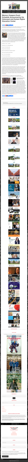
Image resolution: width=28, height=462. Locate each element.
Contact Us (3, 408)
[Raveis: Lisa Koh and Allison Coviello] (14, 213)
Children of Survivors (12, 98)
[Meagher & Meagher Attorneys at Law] (14, 206)
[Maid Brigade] (14, 191)
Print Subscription (4, 411)
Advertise (3, 406)
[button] (20, 12)
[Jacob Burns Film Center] (14, 236)
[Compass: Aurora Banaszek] (14, 228)
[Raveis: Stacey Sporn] (14, 138)
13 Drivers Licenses (7, 98)
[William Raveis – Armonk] (14, 123)
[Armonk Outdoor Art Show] (14, 281)
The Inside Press (14, 5)
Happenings (6, 97)
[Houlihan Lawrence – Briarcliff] (14, 168)
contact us (23, 334)
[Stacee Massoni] (14, 198)
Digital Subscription (14, 434)
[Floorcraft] (14, 251)
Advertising (14, 431)
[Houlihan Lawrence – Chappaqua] (14, 153)
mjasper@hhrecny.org (4, 76)
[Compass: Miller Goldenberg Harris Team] (14, 183)
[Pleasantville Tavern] (14, 221)
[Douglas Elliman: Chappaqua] (14, 266)
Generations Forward (17, 98)
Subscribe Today (5, 456)
